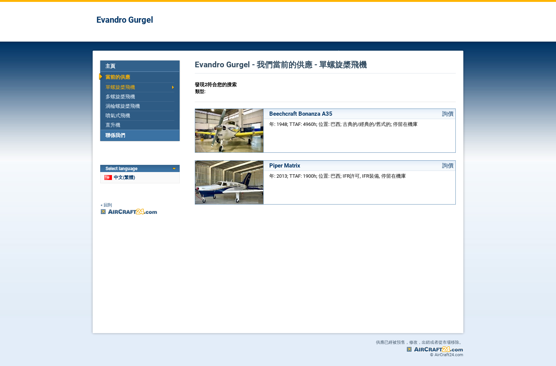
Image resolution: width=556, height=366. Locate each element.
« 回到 (106, 205)
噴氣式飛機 (118, 115)
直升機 (113, 125)
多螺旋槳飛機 (120, 96)
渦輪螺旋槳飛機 (123, 106)
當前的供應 (118, 77)
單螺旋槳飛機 (120, 87)
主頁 (110, 66)
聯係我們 (115, 135)
